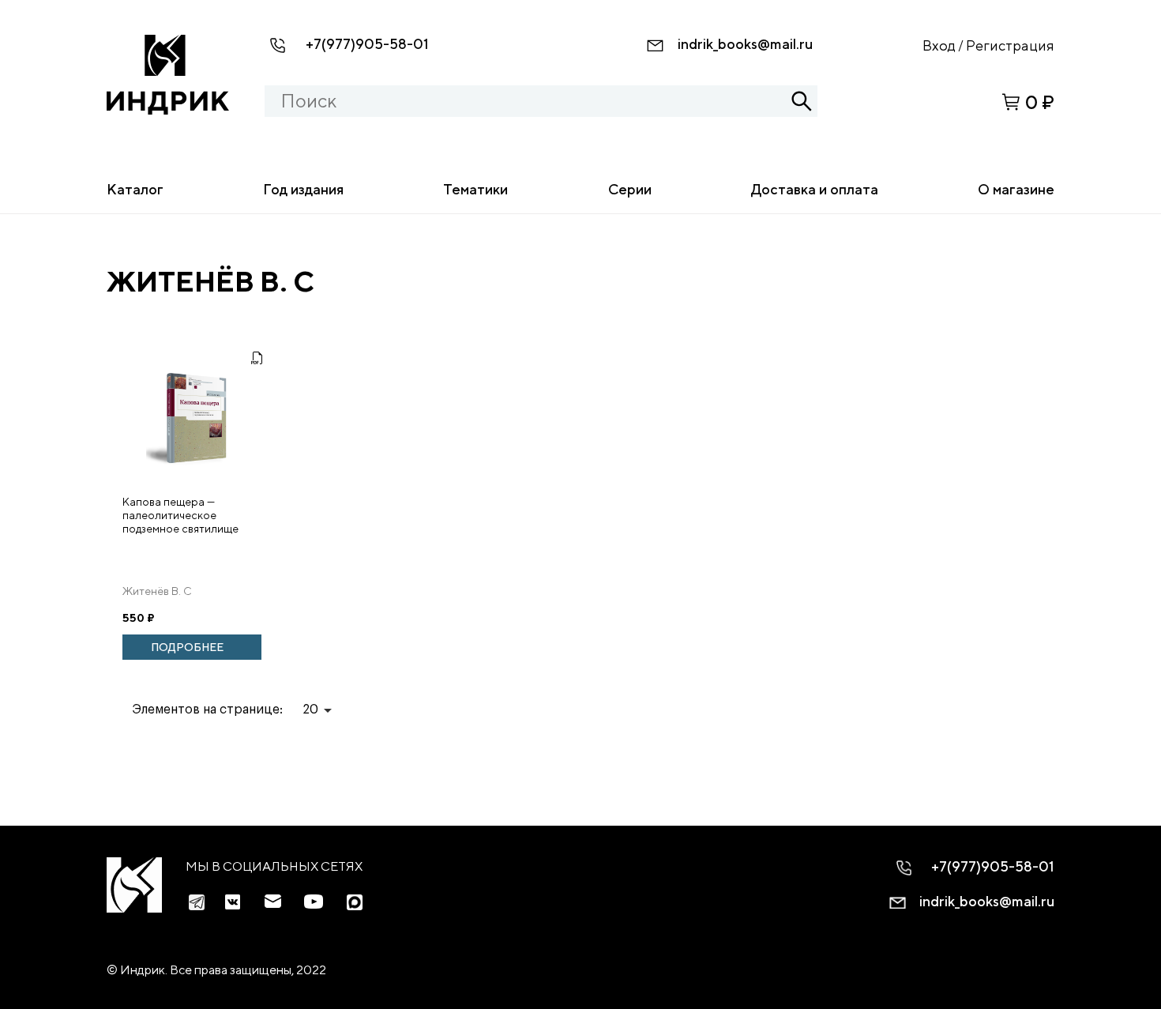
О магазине (1016, 189)
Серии (630, 189)
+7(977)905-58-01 (367, 44)
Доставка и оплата (814, 189)
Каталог (135, 189)
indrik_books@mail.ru (745, 44)
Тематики (475, 189)
